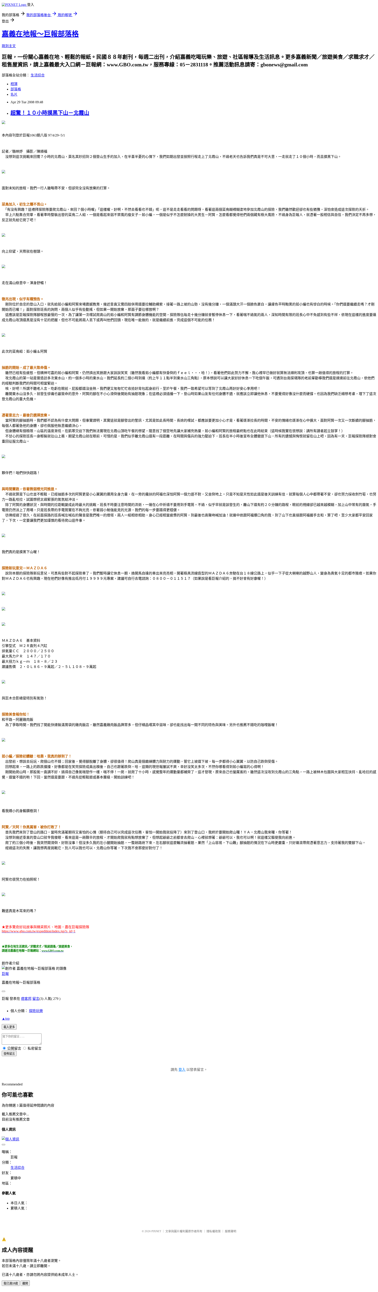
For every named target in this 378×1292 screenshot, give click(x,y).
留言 (35, 998)
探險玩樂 (36, 1011)
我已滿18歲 (11, 1283)
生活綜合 (38, 75)
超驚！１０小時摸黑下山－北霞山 (49, 113)
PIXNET (156, 1231)
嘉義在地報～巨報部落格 (40, 34)
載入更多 (9, 1027)
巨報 (5, 974)
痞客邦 (26, 998)
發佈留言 (9, 1053)
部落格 (15, 89)
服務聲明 (230, 1231)
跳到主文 (9, 46)
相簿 (14, 84)
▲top (6, 1018)
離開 (25, 1283)
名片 (14, 94)
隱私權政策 (213, 1231)
